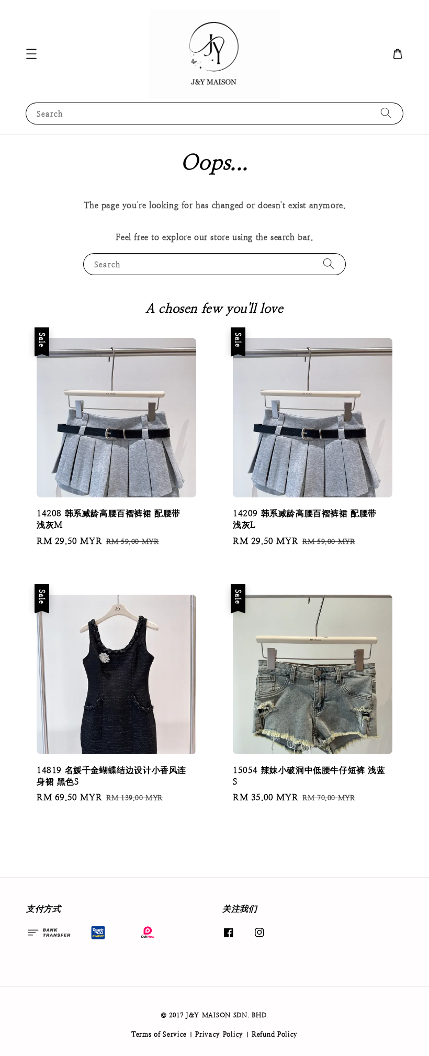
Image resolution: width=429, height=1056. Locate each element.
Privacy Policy (219, 1034)
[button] (31, 53)
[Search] (386, 113)
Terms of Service (159, 1034)
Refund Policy (275, 1034)
